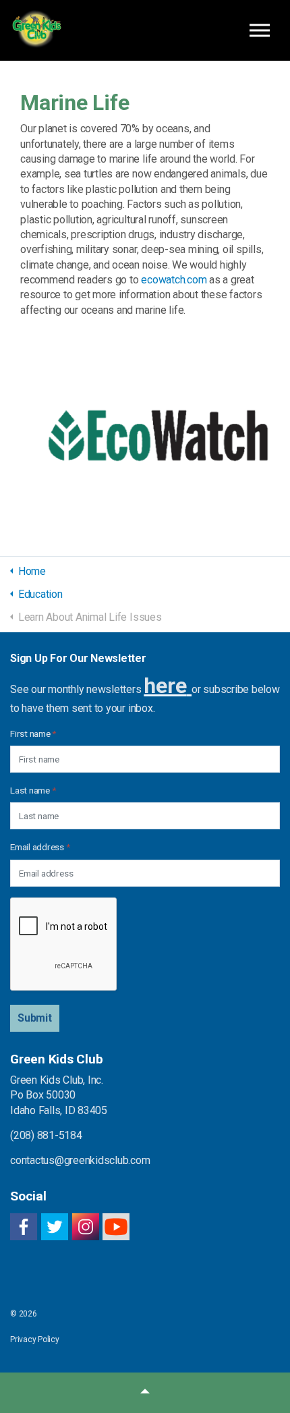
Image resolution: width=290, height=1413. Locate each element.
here (165, 685)
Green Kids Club (36, 30)
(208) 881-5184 (46, 1135)
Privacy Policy (34, 1339)
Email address (39, 846)
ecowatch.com (173, 279)
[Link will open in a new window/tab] (145, 432)
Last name (32, 790)
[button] (34, 1018)
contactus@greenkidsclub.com (80, 1160)
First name (33, 733)
